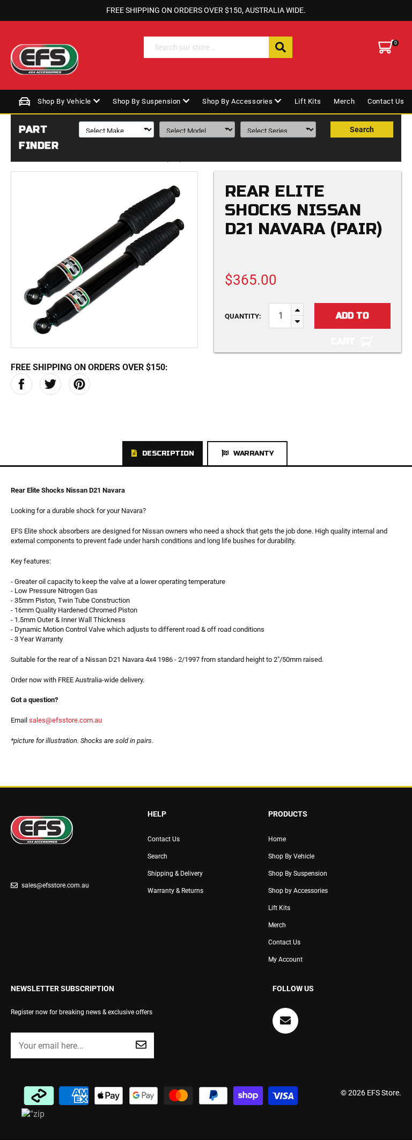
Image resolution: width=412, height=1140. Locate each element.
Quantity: (243, 316)
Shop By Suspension (147, 101)
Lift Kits (308, 101)
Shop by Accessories (238, 101)
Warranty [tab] (253, 453)
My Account (285, 959)
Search (362, 129)
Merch (344, 101)
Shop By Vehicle (65, 101)
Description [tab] (168, 453)
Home (277, 839)
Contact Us (385, 101)
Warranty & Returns (175, 890)
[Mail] (285, 1021)
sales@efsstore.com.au (65, 720)
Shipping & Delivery (175, 873)
